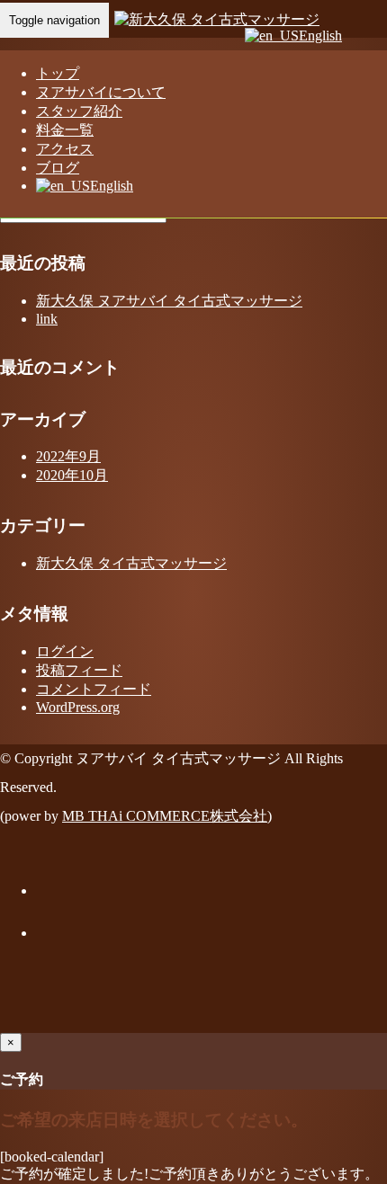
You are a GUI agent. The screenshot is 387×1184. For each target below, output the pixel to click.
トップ (57, 73)
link (47, 318)
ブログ (57, 167)
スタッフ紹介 (79, 111)
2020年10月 (72, 475)
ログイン (65, 651)
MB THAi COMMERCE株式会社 (164, 815)
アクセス (65, 148)
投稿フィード (79, 670)
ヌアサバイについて (101, 92)
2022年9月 (68, 456)
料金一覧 (65, 130)
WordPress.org (78, 707)
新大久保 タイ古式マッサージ (131, 563)
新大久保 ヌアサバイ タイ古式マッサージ (169, 300)
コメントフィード (93, 689)
